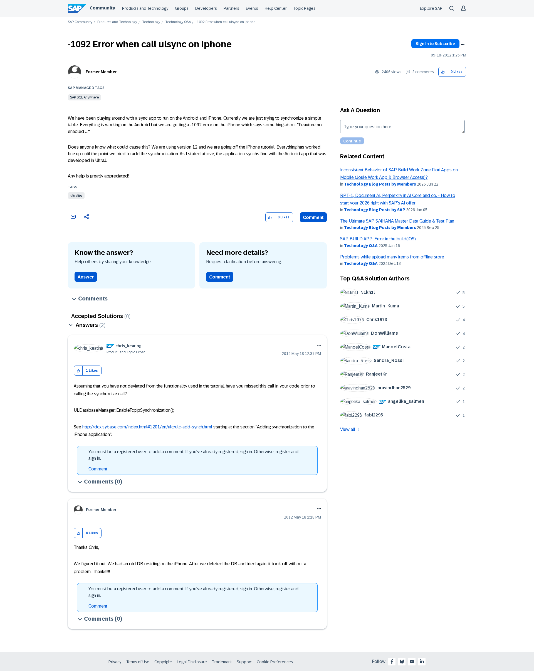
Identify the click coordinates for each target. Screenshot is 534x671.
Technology (151, 22)
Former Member (101, 72)
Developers (206, 8)
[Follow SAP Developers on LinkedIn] (422, 661)
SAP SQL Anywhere (84, 97)
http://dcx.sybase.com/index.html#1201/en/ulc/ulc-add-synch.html (147, 427)
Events (252, 8)
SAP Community (80, 22)
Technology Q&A (178, 22)
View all (347, 429)
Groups (182, 8)
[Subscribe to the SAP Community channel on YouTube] (412, 661)
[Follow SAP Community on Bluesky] (402, 661)
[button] (443, 72)
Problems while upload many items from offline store (392, 257)
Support (244, 662)
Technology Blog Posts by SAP (374, 210)
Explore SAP (431, 8)
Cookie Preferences (275, 662)
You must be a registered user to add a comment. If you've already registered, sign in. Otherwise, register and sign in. (193, 455)
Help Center (276, 8)
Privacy (114, 662)
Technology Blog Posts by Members (380, 184)
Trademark (222, 662)
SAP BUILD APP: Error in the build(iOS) (378, 238)
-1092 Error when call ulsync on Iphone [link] (225, 22)
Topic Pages (304, 8)
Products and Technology (145, 8)
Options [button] (462, 44)
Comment (313, 217)
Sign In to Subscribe (435, 43)
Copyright (163, 662)
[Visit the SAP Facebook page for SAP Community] (392, 661)
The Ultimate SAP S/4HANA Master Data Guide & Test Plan (397, 221)
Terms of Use (137, 662)
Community (102, 8)
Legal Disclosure (192, 662)
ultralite (76, 196)
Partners (231, 8)
